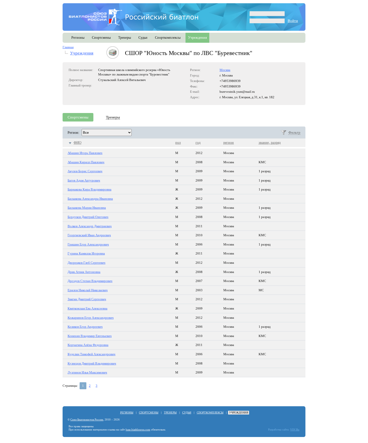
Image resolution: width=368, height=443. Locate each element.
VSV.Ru (294, 429)
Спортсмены (78, 117)
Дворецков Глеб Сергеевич (86, 262)
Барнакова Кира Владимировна (89, 189)
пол (178, 142)
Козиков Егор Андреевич (85, 326)
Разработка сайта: (278, 429)
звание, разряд (270, 142)
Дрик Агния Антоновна (84, 272)
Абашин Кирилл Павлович (86, 162)
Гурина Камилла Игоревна (86, 253)
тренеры (124, 38)
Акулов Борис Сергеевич (85, 171)
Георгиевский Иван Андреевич (89, 235)
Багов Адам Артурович (84, 180)
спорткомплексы (167, 38)
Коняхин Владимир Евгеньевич (90, 336)
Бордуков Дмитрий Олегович (88, 217)
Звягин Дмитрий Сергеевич (87, 299)
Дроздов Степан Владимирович (90, 281)
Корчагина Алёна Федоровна (88, 345)
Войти (293, 21)
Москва (225, 70)
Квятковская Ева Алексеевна (87, 308)
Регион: (73, 132)
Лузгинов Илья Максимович (87, 372)
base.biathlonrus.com (138, 429)
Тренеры (113, 117)
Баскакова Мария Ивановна (87, 208)
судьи (142, 38)
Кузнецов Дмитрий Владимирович (92, 363)
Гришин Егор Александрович (88, 244)
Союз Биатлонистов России (86, 419)
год (198, 142)
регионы (77, 38)
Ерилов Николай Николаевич (88, 290)
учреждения (197, 38)
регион (228, 142)
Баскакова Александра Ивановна (90, 198)
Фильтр (294, 132)
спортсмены (101, 38)
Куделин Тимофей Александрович (91, 354)
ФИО (77, 142)
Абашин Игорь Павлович (85, 153)
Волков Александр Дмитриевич (90, 226)
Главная (68, 47)
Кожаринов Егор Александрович (91, 318)
